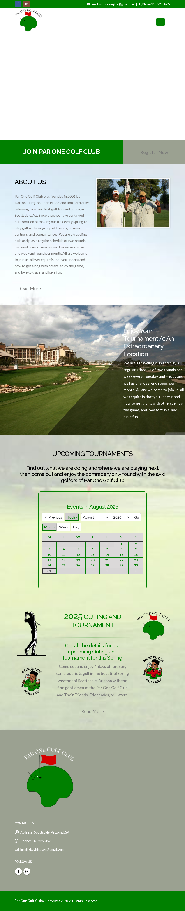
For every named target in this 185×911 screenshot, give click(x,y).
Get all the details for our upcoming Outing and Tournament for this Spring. (92, 652)
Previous (55, 517)
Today (72, 517)
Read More (29, 288)
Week (63, 527)
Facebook (18, 871)
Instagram (26, 871)
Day (76, 527)
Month (49, 527)
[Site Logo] (28, 21)
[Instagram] (26, 4)
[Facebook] (18, 4)
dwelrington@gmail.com (46, 849)
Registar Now (154, 152)
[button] (160, 22)
